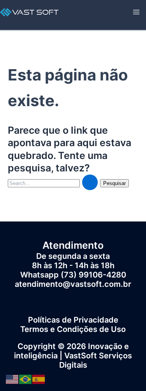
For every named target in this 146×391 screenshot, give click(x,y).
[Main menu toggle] (136, 12)
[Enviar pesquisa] (90, 182)
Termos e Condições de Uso (73, 329)
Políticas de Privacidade (73, 320)
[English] (12, 378)
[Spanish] (39, 378)
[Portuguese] (25, 378)
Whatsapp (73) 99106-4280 (73, 274)
